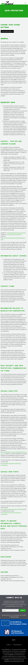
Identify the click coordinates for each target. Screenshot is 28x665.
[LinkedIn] (13, 639)
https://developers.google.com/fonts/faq (13, 509)
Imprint (9, 644)
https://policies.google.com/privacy (16, 232)
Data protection (17, 644)
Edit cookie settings (7, 31)
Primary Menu (25, 3)
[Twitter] (14, 639)
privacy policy (15, 616)
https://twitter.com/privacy (14, 234)
